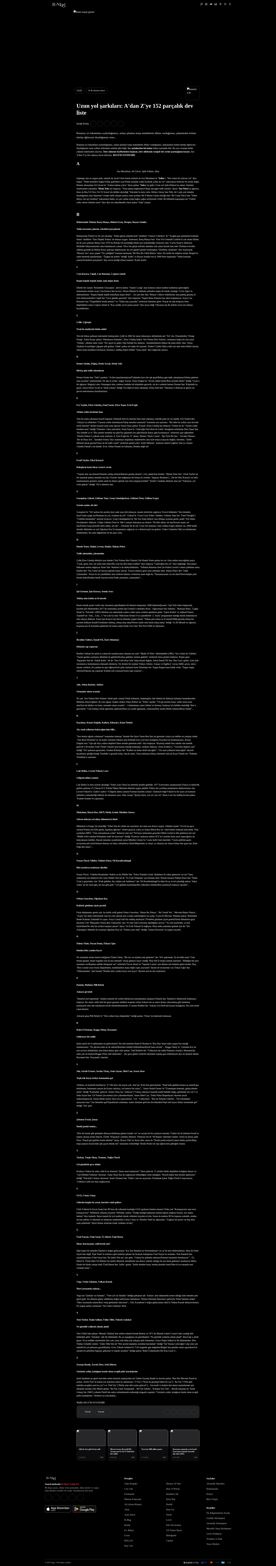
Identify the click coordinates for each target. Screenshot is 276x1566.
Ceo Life (128, 1489)
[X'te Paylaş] (100, 124)
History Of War (173, 1483)
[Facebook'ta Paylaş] (93, 124)
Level (169, 1520)
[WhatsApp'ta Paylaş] (107, 124)
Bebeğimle (171, 1535)
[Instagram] (48, 1497)
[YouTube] (56, 1497)
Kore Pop (170, 1499)
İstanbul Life (172, 1494)
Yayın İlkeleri (213, 1544)
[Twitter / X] (64, 1497)
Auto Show (129, 1515)
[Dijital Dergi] (215, 4)
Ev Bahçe (129, 1530)
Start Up (170, 1509)
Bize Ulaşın (212, 1499)
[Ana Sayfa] (51, 1478)
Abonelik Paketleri (215, 1483)
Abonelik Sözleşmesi (216, 1523)
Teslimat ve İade (214, 1539)
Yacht (169, 1515)
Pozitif (169, 1504)
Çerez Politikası (214, 1533)
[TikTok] (80, 1497)
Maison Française (132, 1499)
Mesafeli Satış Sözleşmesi (218, 1528)
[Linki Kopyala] (194, 1412)
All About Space (174, 1530)
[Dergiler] (211, 4)
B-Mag (127, 1520)
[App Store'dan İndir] (58, 1508)
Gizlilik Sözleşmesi (215, 1518)
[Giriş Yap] (230, 4)
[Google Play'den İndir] (84, 1508)
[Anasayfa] (206, 4)
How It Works (173, 1489)
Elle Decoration (173, 1525)
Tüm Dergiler (130, 1483)
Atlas (126, 1509)
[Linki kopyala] (121, 124)
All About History (133, 1504)
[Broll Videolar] (220, 4)
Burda (127, 1525)
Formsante (129, 1494)
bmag (53, 1563)
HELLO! (128, 1540)
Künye (209, 1494)
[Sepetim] (225, 4)
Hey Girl (128, 1546)
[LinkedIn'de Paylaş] (114, 124)
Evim (127, 1535)
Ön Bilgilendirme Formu (218, 1513)
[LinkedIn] (72, 1497)
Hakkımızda (212, 1489)
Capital (169, 1540)
